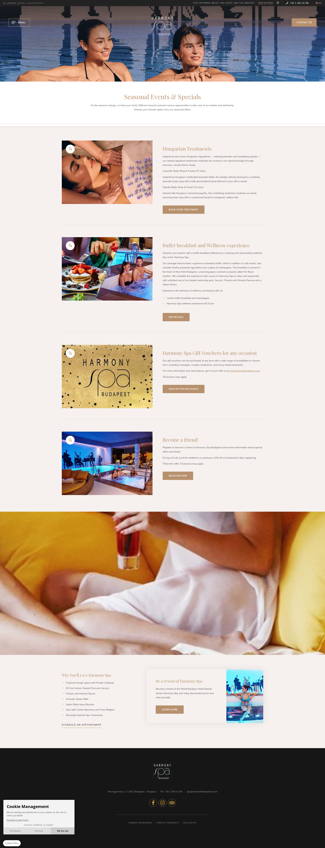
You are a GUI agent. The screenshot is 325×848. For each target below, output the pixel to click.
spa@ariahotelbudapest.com (244, 370)
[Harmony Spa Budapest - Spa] (107, 172)
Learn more (170, 709)
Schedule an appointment (82, 725)
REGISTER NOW (178, 476)
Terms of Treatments (167, 823)
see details (176, 317)
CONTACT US (304, 22)
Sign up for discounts (183, 389)
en (320, 3)
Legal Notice (189, 823)
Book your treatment (183, 210)
